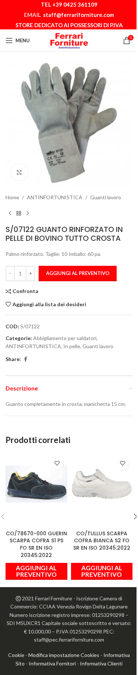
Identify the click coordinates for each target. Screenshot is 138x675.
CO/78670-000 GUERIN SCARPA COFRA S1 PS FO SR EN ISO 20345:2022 (36, 544)
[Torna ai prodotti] (18, 213)
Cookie (16, 655)
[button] (36, 571)
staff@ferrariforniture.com (78, 14)
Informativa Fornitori (52, 663)
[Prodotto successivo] (27, 213)
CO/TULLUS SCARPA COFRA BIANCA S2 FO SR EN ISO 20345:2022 (101, 540)
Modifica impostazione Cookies (63, 655)
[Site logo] (69, 40)
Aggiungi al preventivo (77, 273)
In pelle (71, 346)
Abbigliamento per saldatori (64, 338)
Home (12, 197)
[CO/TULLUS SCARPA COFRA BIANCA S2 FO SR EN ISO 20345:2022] (102, 484)
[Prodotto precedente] (10, 213)
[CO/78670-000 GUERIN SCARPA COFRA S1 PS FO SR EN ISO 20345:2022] (36, 484)
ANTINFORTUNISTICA (54, 197)
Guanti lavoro (105, 197)
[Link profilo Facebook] (25, 359)
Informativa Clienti (101, 663)
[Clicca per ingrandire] (19, 172)
